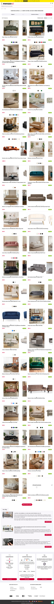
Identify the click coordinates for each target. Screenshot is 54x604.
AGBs (41, 587)
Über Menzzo (33, 587)
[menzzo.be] (38, 601)
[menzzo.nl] (34, 601)
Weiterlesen (48, 521)
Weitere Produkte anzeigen (27, 504)
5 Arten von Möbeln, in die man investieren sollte (27, 513)
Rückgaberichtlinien (13, 588)
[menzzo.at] (36, 601)
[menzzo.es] (40, 601)
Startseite (2, 8)
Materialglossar (12, 590)
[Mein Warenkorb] (52, 3)
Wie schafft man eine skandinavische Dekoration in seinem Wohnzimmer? (30, 527)
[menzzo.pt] (42, 601)
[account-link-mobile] (51, 3)
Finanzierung (22, 587)
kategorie (12, 14)
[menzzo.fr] (29, 601)
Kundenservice (22, 588)
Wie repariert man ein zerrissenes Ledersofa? (26, 539)
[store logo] (26, 3)
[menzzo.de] (31, 601)
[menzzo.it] (33, 601)
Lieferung (11, 587)
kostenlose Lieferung (34, 14)
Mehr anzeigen (9, 579)
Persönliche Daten (34, 588)
